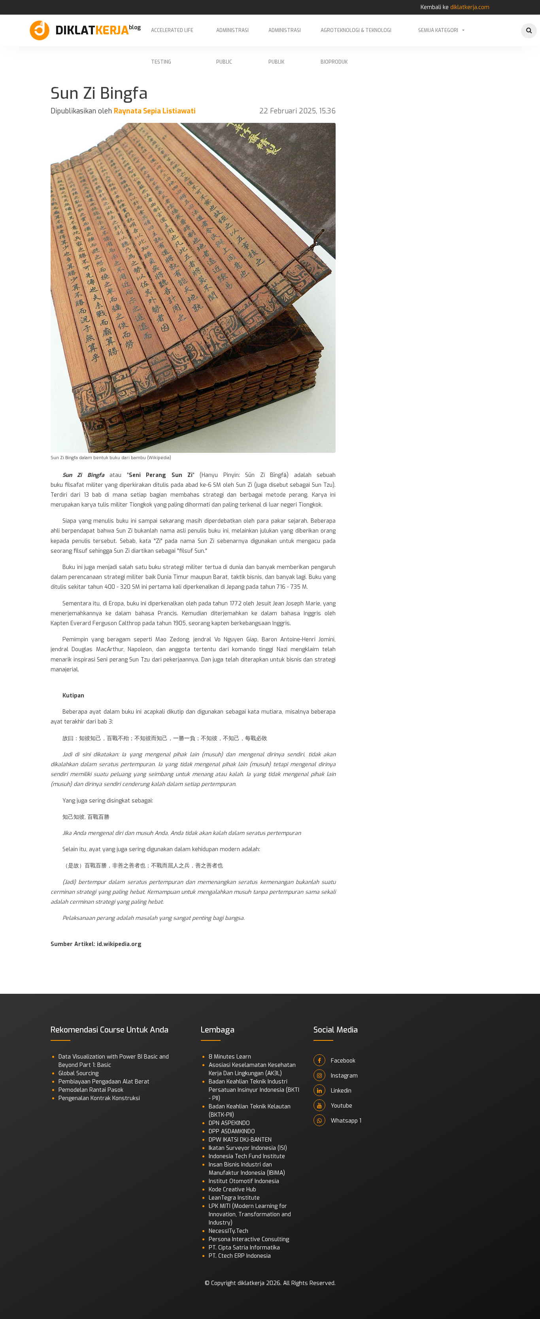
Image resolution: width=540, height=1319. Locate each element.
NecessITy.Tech (228, 1231)
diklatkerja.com (469, 7)
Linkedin (340, 1091)
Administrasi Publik (284, 36)
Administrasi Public (232, 36)
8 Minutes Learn (230, 1057)
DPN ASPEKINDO (229, 1123)
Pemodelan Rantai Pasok (91, 1090)
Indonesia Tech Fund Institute (247, 1156)
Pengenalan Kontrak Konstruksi (99, 1098)
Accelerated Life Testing (172, 36)
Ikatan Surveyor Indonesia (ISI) (248, 1148)
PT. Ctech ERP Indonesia (240, 1256)
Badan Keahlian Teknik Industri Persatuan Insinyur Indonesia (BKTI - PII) (254, 1090)
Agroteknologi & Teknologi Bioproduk (356, 36)
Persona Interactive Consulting (249, 1239)
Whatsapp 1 (345, 1121)
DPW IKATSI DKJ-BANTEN (240, 1140)
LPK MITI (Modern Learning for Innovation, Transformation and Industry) (250, 1214)
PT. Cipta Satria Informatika (244, 1247)
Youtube (340, 1106)
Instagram (343, 1076)
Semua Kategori (438, 30)
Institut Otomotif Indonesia (244, 1181)
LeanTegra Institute (234, 1198)
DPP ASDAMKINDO (232, 1131)
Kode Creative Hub (232, 1189)
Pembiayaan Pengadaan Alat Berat (104, 1081)
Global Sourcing (78, 1073)
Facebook (342, 1061)
